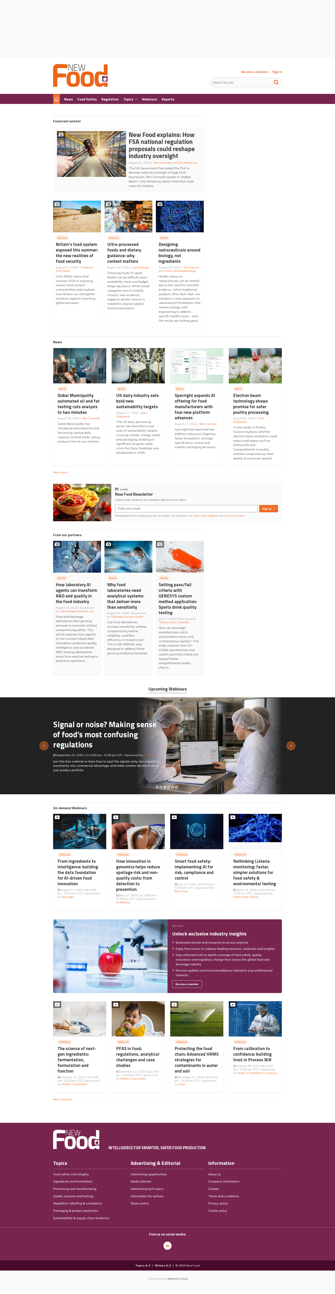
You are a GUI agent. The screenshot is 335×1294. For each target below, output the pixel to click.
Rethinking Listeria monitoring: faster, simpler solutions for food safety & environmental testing (254, 872)
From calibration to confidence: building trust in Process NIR (252, 1054)
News (62, 389)
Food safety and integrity (71, 1174)
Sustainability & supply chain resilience (81, 1218)
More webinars (62, 1099)
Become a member (254, 72)
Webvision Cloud (177, 1278)
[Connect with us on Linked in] (167, 1246)
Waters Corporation (75, 1084)
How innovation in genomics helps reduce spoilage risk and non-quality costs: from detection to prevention (138, 875)
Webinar (64, 854)
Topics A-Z (142, 1265)
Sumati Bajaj (140, 267)
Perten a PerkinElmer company (257, 1073)
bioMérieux (123, 902)
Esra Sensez (191, 267)
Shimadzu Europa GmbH (127, 616)
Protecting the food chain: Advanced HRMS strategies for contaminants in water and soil (197, 1059)
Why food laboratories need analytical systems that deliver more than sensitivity (125, 595)
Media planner (141, 1181)
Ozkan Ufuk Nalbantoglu (180, 271)
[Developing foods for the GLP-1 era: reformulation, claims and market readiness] (176, 787)
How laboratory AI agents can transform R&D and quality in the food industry (76, 593)
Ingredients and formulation (72, 1181)
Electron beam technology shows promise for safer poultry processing (251, 403)
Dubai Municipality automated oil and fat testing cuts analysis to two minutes (79, 403)
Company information (223, 1181)
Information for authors (147, 1196)
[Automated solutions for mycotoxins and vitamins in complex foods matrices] (169, 787)
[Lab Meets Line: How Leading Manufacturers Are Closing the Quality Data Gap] (161, 787)
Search (276, 81)
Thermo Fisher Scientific (174, 622)
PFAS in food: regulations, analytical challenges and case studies (137, 1056)
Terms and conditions (223, 1196)
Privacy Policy (236, 515)
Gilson (144, 753)
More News (60, 472)
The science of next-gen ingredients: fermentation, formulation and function (77, 1059)
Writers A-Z (163, 1265)
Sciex (182, 1084)
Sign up (266, 509)
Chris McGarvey (187, 162)
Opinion (62, 237)
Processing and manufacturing (74, 1189)
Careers (213, 1189)
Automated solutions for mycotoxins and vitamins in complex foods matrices (100, 732)
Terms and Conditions (205, 515)
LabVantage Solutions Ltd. (77, 611)
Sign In (277, 72)
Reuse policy (140, 1203)
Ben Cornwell (162, 162)
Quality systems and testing (73, 1196)
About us (214, 1174)
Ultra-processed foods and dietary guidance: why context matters (124, 252)
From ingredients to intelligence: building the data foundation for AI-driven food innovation (78, 872)
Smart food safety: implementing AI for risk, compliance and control (194, 869)
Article (164, 237)
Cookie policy (217, 1211)
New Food (181, 891)
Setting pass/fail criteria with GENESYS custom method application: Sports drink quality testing (178, 598)
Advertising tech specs (147, 1189)
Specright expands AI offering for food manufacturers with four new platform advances (195, 406)
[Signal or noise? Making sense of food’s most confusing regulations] (165, 787)
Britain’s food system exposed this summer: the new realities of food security (77, 252)
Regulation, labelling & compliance (77, 1203)
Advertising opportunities (149, 1174)
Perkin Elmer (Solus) (245, 897)
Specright (68, 897)
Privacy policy (218, 1203)
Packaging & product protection (75, 1211)
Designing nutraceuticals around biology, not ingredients (179, 252)
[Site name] (80, 86)
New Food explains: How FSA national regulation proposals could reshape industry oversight (162, 145)
